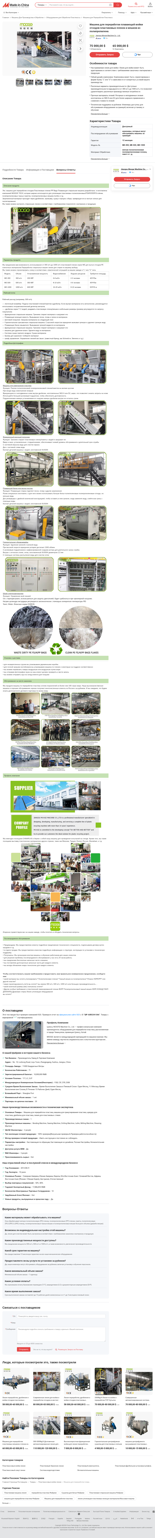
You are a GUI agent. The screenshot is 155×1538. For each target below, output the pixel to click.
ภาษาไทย (140, 1518)
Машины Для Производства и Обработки (28, 17)
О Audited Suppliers (119, 1511)
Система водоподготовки (50, 1470)
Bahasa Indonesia (82, 1521)
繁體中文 (35, 1518)
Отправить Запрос (105, 54)
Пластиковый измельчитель (88, 1466)
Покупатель (106, 12)
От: (14, 1316)
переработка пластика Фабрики (44, 1493)
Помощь (121, 12)
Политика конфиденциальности (54, 1511)
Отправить (23, 1349)
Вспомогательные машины (88, 1470)
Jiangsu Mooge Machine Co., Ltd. (107, 35)
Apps (133, 12)
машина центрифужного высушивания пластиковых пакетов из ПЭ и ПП (136, 1444)
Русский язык (97, 1518)
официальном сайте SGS (69, 1014)
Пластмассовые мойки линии (13, 1466)
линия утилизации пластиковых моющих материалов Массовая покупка (106, 1498)
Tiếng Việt (70, 1521)
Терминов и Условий (88, 1530)
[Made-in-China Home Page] (15, 5)
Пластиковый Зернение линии (52, 1466)
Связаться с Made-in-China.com (79, 1511)
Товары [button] (41, 5)
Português (78, 1518)
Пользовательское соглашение (29, 1511)
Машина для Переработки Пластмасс (98, 17)
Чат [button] (139, 54)
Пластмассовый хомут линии (13, 1470)
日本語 (43, 1518)
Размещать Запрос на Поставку (69, 1349)
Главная (5, 17)
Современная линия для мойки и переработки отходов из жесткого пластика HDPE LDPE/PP (46, 1400)
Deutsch (69, 1518)
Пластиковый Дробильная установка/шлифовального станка (134, 1466)
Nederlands (124, 1518)
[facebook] (154, 1511)
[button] (110, 5)
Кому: (13, 1322)
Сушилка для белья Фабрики (73, 1493)
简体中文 (26, 1518)
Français (51, 1518)
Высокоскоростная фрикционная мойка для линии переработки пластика (77, 1444)
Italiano (87, 1518)
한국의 (107, 1518)
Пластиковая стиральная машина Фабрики (106, 1493)
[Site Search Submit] (117, 4)
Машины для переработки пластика (58, 1498)
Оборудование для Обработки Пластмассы (63, 17)
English (17, 1518)
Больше (5, 1503)
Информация (134, 1511)
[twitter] (79, 1514)
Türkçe (149, 1518)
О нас (2, 1511)
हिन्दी (132, 1518)
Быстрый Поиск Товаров (101, 1511)
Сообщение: (11, 1329)
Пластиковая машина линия (15, 1493)
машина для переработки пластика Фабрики (21, 1498)
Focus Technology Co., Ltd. (75, 1525)
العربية (115, 1518)
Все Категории (11, 12)
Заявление (11, 1511)
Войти (150, 6)
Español (60, 1518)
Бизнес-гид (145, 1511)
